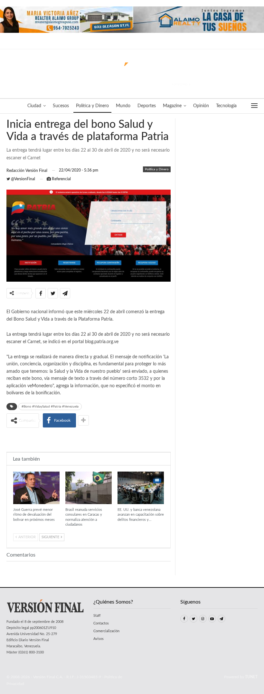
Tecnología (226, 106)
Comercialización (106, 631)
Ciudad (34, 106)
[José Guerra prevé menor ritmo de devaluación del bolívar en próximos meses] (36, 488)
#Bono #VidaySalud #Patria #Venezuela (50, 406)
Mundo (123, 106)
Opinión (201, 106)
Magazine (172, 106)
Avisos (98, 639)
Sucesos (61, 106)
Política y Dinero (92, 106)
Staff (96, 615)
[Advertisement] (88, 439)
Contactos (101, 623)
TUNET (251, 677)
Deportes (146, 106)
